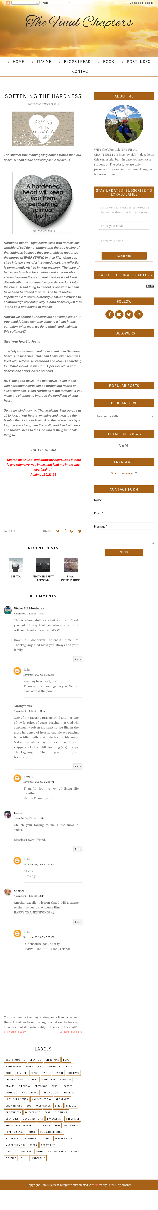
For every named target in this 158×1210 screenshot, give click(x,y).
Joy (29, 1105)
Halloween (71, 1125)
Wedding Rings (57, 1151)
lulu (27, 669)
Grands (10, 1092)
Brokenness (13, 1112)
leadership (38, 1158)
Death (55, 1086)
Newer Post (16, 1032)
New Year (65, 1079)
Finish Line (73, 1118)
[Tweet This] (58, 531)
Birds (58, 1105)
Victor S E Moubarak (29, 608)
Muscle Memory (15, 1145)
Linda (18, 813)
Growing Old (14, 1105)
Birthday (24, 1086)
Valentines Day (41, 1099)
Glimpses (44, 1125)
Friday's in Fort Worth (20, 1125)
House (32, 1131)
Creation (35, 1059)
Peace (34, 1072)
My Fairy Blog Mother (117, 1185)
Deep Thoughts (15, 1059)
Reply (78, 659)
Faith (46, 1072)
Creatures (12, 1118)
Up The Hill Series (17, 1099)
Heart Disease (14, 1131)
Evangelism (54, 1118)
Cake (47, 1112)
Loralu (29, 777)
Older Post (70, 1032)
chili (23, 1158)
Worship (11, 1158)
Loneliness (48, 1079)
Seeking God (50, 1092)
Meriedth (30, 1138)
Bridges (71, 1105)
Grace (29, 1066)
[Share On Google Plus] (72, 531)
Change (22, 1072)
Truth (68, 1066)
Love (66, 1059)
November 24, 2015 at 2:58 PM (29, 895)
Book (9, 1072)
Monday (46, 1138)
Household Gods (51, 1131)
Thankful (69, 1092)
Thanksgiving (14, 1079)
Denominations (33, 1118)
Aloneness (62, 1099)
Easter (68, 1086)
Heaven (58, 1072)
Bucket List (32, 1112)
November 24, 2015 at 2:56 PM (39, 781)
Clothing (61, 1112)
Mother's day (63, 1138)
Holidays (73, 1072)
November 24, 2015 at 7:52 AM (39, 674)
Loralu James (49, 1185)
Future (32, 1079)
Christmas (52, 1059)
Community (53, 1066)
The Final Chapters (79, 22)
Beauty (10, 1086)
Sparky (19, 891)
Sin (39, 1066)
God (57, 1125)
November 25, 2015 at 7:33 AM (39, 864)
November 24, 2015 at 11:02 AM (29, 710)
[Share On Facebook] (65, 531)
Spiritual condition (19, 1151)
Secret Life (48, 1145)
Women (75, 1151)
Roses (33, 1145)
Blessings (41, 1086)
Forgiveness (13, 1066)
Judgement (13, 1138)
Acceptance (43, 1105)
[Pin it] (79, 531)
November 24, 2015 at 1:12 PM (29, 818)
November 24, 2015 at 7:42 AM (29, 613)
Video (39, 1151)
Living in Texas (28, 1092)
